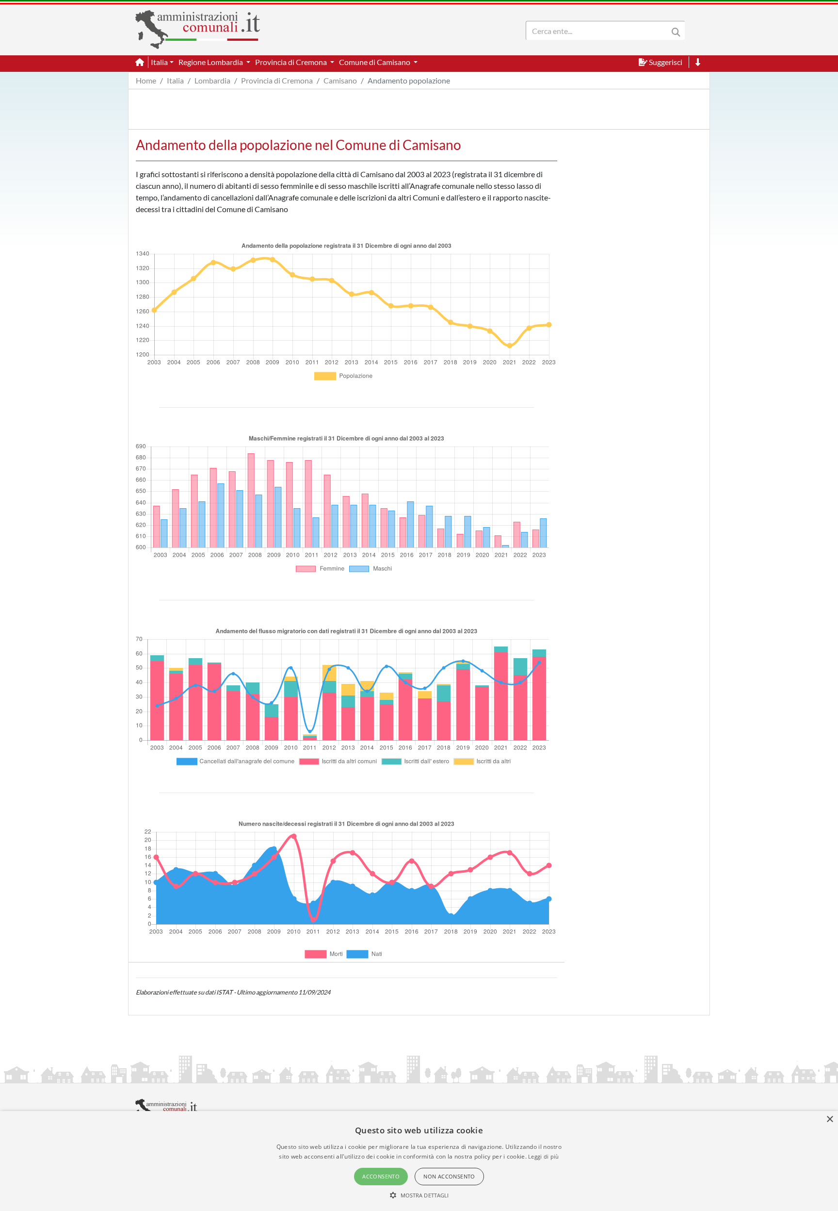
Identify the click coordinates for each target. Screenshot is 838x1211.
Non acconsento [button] (449, 1176)
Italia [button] (159, 61)
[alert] (419, 1161)
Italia (175, 80)
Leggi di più (543, 1156)
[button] (419, 1195)
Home (146, 80)
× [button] (829, 1119)
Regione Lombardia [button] (211, 61)
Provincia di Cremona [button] (291, 61)
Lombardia (212, 80)
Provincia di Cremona (277, 80)
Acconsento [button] (381, 1176)
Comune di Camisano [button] (375, 61)
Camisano (340, 80)
